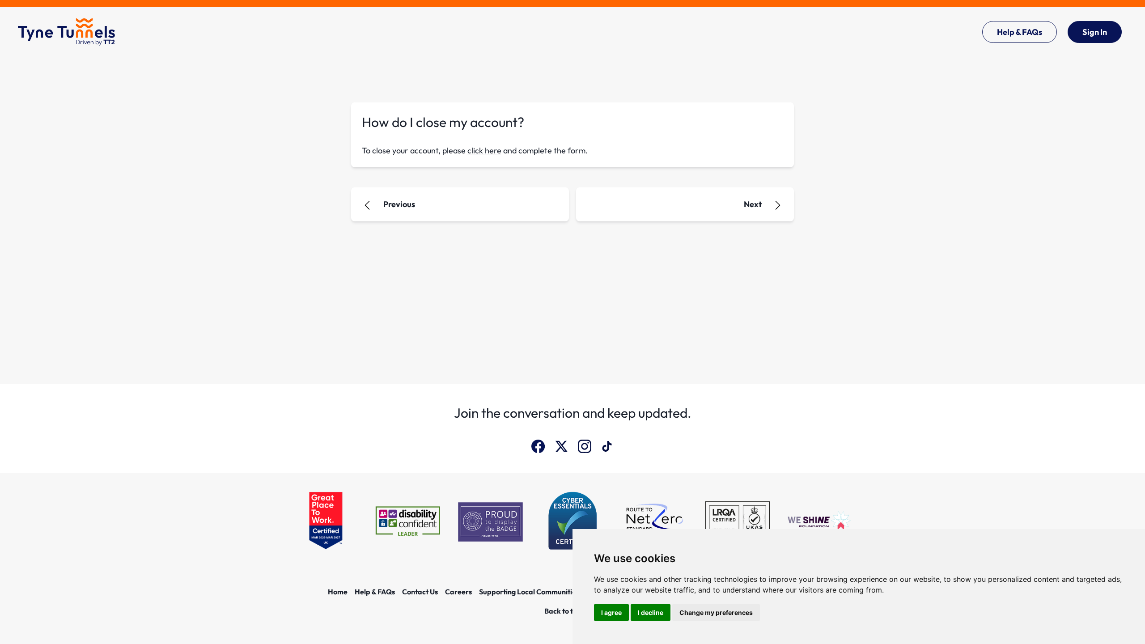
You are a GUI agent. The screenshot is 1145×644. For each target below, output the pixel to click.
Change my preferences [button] (716, 612)
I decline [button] (650, 612)
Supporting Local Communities (529, 591)
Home (338, 591)
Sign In (1094, 32)
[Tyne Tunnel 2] (66, 32)
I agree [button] (611, 612)
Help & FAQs (1019, 32)
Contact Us (420, 591)
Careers (458, 591)
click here (484, 150)
